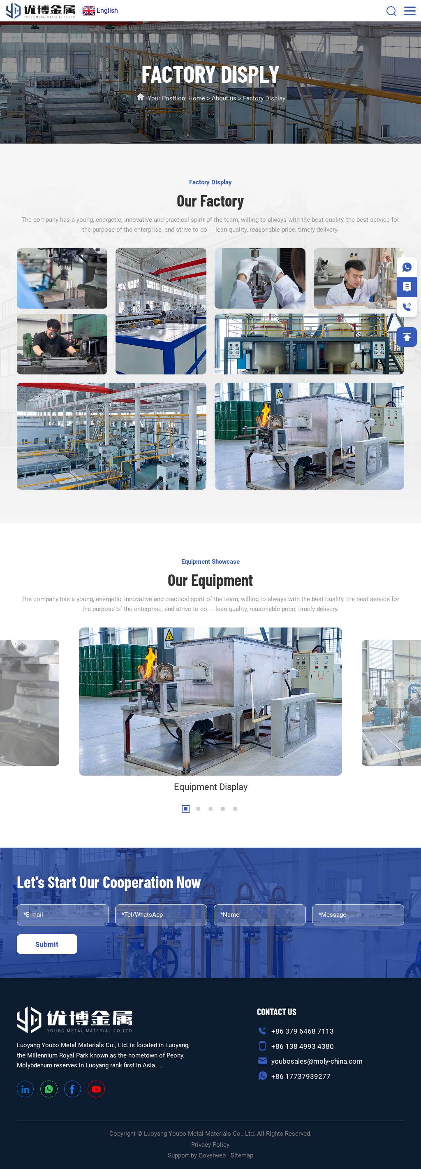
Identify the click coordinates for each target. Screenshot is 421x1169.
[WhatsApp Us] (407, 267)
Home (196, 98)
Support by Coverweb (197, 1155)
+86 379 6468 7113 (302, 1031)
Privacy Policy (210, 1144)
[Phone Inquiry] (407, 307)
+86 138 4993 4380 (302, 1046)
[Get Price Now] (407, 287)
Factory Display (264, 98)
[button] (185, 809)
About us (224, 98)
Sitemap (242, 1155)
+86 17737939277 (301, 1076)
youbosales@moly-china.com (317, 1061)
